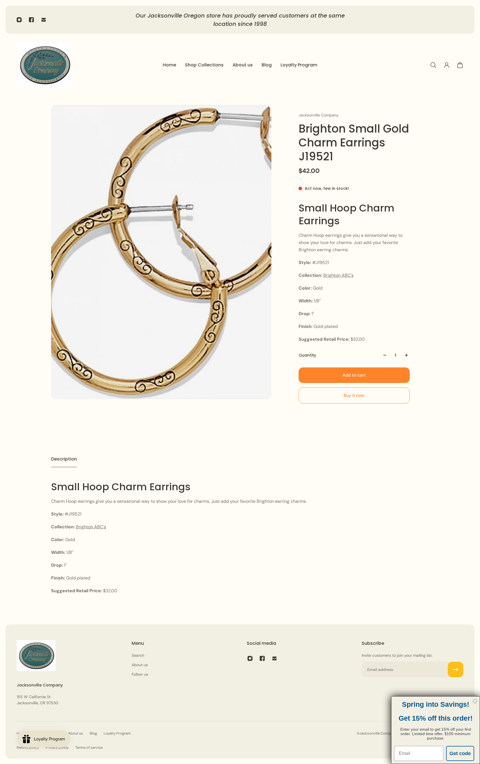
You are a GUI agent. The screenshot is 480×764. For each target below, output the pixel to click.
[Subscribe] (455, 669)
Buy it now (354, 395)
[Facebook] (31, 20)
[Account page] (446, 65)
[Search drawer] (433, 65)
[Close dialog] (475, 701)
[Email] (44, 20)
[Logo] (44, 65)
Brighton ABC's (338, 275)
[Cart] (460, 65)
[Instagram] (19, 20)
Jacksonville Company (319, 115)
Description (64, 459)
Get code (460, 753)
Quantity (307, 355)
